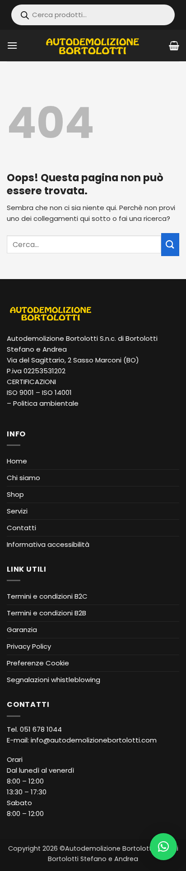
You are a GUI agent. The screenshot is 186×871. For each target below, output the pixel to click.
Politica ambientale (46, 403)
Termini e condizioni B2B (46, 613)
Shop (15, 494)
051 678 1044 (41, 729)
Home (17, 461)
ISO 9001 (20, 392)
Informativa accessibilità (48, 544)
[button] (12, 45)
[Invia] (170, 244)
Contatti (21, 527)
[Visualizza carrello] (174, 45)
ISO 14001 (57, 392)
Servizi (17, 511)
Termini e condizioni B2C (47, 596)
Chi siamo (23, 477)
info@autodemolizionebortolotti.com (94, 740)
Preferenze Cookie (38, 663)
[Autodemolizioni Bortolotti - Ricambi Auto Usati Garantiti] (93, 45)
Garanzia (22, 629)
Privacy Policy (29, 646)
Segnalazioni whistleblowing (53, 679)
